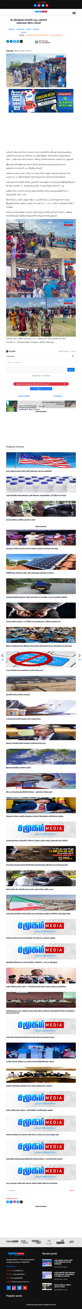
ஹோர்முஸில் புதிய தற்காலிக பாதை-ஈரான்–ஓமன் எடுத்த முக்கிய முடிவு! (29, 889)
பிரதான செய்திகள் (56, 35)
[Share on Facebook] (11, 41)
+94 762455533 (18, 1274)
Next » (72, 1190)
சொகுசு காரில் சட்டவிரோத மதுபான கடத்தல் (20, 520)
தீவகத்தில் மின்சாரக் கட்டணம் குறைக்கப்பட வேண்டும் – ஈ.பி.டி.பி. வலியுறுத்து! (31, 962)
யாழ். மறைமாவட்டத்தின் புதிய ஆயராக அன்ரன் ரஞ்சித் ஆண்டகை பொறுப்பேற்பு (32, 1183)
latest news (11, 29)
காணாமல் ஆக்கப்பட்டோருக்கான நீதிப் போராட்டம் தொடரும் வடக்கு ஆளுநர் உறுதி (32, 1134)
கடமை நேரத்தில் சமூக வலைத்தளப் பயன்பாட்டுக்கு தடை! (25, 670)
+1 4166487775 (17, 1270)
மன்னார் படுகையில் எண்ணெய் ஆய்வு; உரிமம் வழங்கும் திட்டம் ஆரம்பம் (29, 1086)
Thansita (9, 51)
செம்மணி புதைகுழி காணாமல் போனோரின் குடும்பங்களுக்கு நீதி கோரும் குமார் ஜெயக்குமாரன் (37, 865)
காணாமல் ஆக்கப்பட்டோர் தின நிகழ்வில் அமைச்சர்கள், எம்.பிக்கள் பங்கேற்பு (31, 938)
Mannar (28, 29)
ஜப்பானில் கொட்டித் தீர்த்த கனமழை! (18, 694)
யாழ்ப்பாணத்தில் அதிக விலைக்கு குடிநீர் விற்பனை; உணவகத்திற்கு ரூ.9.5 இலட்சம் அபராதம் (36, 495)
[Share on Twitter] (14, 41)
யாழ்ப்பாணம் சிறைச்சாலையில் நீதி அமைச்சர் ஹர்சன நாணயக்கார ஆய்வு (30, 1037)
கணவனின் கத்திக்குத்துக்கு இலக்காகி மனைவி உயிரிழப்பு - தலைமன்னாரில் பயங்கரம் (34, 1159)
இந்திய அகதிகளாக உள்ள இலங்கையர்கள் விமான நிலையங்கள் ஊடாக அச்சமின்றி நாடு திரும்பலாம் (39, 646)
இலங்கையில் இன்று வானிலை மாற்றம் (18, 767)
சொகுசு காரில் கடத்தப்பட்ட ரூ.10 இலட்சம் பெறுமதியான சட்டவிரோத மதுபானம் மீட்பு (33, 621)
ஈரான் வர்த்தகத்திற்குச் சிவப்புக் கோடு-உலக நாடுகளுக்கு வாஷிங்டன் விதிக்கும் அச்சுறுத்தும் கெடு (38, 913)
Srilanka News (20, 29)
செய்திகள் (29, 35)
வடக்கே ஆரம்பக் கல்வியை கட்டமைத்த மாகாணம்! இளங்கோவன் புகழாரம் (30, 1061)
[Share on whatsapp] (7, 41)
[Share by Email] (21, 41)
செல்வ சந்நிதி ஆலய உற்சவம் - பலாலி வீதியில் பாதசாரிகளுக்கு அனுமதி (29, 1110)
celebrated (36, 29)
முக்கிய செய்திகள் (24, 396)
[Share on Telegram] (17, 41)
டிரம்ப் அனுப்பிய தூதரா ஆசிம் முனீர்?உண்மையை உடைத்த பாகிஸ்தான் (29, 471)
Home (21, 35)
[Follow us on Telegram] (7, 1201)
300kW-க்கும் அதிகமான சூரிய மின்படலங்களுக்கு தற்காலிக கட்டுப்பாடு (30, 573)
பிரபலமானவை (58, 396)
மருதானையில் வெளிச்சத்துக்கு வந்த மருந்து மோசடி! (23, 719)
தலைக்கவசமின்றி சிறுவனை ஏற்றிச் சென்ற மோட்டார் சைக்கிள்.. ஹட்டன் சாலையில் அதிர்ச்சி (36, 597)
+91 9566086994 (16, 1278)
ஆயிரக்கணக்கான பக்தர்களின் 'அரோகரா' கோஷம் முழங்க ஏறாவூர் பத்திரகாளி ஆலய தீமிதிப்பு (37, 840)
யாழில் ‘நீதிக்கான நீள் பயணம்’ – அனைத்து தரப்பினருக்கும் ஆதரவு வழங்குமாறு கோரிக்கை (36, 986)
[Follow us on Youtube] (21, 1201)
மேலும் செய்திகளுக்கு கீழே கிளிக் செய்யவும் (32, 384)
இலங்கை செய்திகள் (41, 35)
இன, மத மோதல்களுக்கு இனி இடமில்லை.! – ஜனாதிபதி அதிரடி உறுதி (29, 792)
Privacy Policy (10, 1266)
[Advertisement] (41, 133)
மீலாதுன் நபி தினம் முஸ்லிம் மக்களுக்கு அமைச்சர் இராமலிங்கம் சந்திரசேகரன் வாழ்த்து (34, 816)
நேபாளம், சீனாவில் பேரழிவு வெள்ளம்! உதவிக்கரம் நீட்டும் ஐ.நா (26, 743)
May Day (23, 32)
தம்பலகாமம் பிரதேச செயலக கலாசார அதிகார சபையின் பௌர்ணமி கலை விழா (32, 548)
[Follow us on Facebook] (11, 1201)
